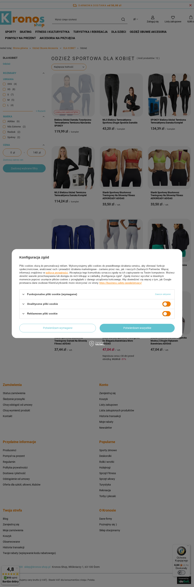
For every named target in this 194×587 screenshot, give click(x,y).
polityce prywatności (57, 272)
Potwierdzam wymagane (57, 327)
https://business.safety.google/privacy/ (120, 282)
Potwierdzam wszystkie (137, 327)
